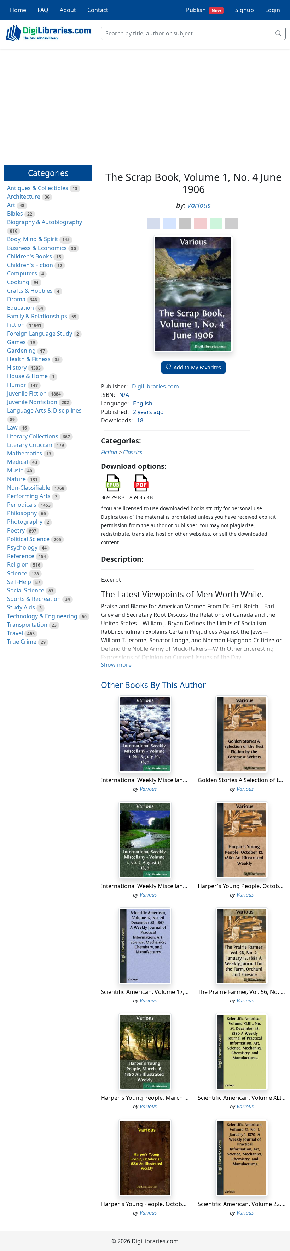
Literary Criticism (29, 445)
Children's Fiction (30, 265)
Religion (18, 564)
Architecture (23, 196)
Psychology (22, 547)
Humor (16, 385)
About (68, 10)
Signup (244, 10)
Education (20, 308)
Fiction (16, 325)
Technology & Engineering (42, 616)
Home (18, 10)
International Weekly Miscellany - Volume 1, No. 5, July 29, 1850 (184, 780)
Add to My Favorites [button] (197, 367)
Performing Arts (29, 496)
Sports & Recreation (34, 599)
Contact (97, 10)
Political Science (28, 539)
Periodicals (21, 504)
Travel (15, 633)
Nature (16, 479)
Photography (24, 521)
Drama (16, 299)
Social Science (25, 590)
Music (15, 470)
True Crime (21, 642)
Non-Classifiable (28, 487)
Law (12, 427)
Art (11, 205)
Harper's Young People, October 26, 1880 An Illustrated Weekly (185, 1204)
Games (16, 342)
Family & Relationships (37, 316)
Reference (20, 556)
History (17, 367)
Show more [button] (116, 665)
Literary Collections (32, 436)
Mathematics (24, 453)
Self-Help (19, 582)
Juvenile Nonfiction (32, 402)
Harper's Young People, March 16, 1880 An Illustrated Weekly (182, 1098)
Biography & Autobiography (44, 222)
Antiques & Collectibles (37, 188)
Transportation (27, 625)
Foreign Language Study (39, 333)
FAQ (42, 10)
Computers (22, 273)
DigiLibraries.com (155, 386)
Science (17, 573)
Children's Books (29, 256)
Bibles (15, 213)
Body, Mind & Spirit (32, 239)
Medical (17, 462)
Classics (132, 452)
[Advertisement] (145, 103)
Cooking (18, 282)
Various (199, 205)
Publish (203, 10)
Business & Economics (37, 248)
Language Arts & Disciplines (44, 410)
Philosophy (22, 513)
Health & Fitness (29, 359)
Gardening (21, 350)
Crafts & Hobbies (30, 291)
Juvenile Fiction (27, 393)
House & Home (27, 376)
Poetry (16, 530)
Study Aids (21, 607)
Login (272, 10)
